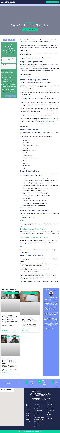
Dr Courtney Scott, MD (51, 297)
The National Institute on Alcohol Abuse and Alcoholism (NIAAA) (32, 68)
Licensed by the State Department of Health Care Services (41, 398)
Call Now (31, 381)
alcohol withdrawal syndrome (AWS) (47, 121)
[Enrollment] (52, 381)
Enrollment (57, 380)
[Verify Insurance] (39, 381)
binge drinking (28, 57)
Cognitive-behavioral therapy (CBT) (41, 275)
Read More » (5, 330)
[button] (58, 5)
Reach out (22, 281)
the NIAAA (50, 178)
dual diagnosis (32, 269)
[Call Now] (26, 382)
